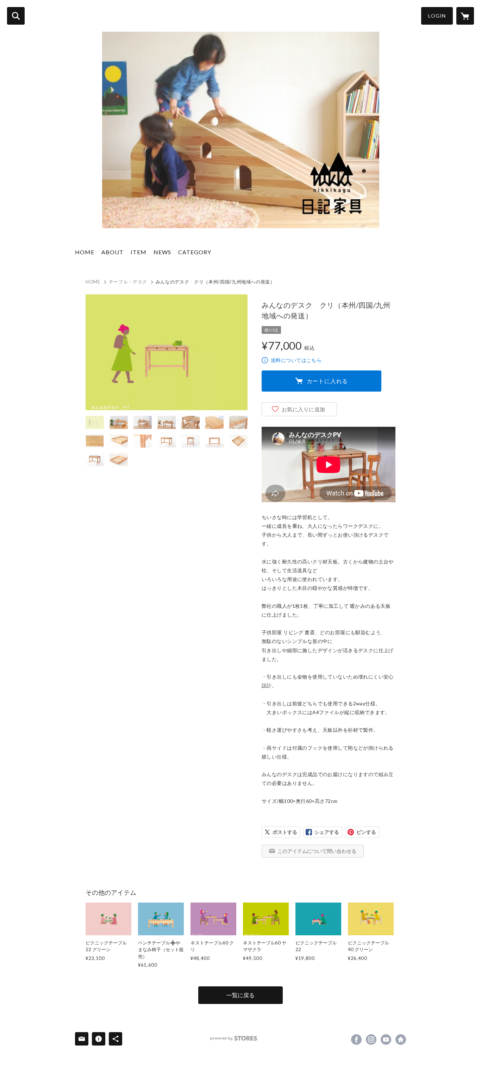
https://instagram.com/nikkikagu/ (371, 1039)
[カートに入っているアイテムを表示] (465, 16)
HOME (84, 252)
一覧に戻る (240, 995)
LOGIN (437, 16)
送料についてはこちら (296, 360)
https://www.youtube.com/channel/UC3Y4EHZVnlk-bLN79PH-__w (386, 1039)
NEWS (162, 252)
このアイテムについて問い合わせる (316, 851)
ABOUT (112, 252)
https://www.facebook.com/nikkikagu (356, 1039)
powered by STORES (234, 1038)
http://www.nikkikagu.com (400, 1039)
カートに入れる (327, 380)
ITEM (138, 252)
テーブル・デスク (128, 282)
